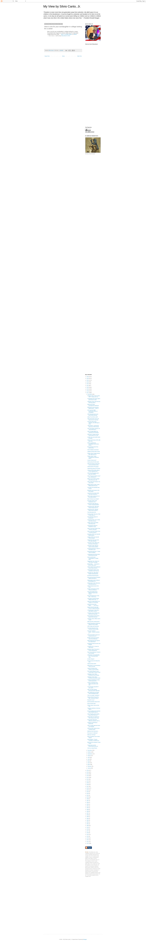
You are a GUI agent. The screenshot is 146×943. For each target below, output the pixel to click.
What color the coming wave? (93, 621)
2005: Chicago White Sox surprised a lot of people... (93, 432)
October (89, 752)
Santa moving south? (91, 663)
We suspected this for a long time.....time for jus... (93, 596)
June (89, 759)
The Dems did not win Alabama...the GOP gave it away (93, 422)
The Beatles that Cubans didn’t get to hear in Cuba (93, 399)
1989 (88, 809)
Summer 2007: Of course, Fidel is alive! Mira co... (93, 515)
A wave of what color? (91, 460)
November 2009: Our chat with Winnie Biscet (93, 535)
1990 (88, 807)
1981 (88, 823)
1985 (88, 816)
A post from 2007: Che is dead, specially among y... (93, 520)
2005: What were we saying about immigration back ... (93, 693)
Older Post (79, 56)
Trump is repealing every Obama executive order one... (92, 683)
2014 (88, 773)
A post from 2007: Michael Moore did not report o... (92, 510)
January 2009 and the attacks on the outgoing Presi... (93, 471)
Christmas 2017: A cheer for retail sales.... (93, 647)
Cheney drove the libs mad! (93, 462)
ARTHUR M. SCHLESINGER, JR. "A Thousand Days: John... (93, 656)
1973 (88, 838)
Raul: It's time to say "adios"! (93, 499)
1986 (88, 814)
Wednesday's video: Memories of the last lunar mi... (93, 584)
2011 (88, 779)
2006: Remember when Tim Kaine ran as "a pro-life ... (93, 419)
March (89, 764)
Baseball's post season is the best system (93, 491)
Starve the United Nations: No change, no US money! (93, 602)
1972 (88, 839)
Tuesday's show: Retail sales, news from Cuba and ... (93, 613)
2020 (88, 387)
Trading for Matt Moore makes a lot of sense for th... (93, 680)
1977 (88, 831)
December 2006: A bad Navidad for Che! (92, 501)
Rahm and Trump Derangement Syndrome (93, 405)
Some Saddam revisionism (93, 449)
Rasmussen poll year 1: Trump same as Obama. (93, 552)
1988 (88, 811)
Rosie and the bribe (91, 703)
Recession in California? (92, 733)
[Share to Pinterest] (74, 50)
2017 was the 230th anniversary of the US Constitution (92, 411)
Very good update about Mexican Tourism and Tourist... (92, 592)
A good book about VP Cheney (93, 468)
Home (63, 56)
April (89, 762)
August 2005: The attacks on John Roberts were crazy (93, 717)
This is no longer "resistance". (93, 695)
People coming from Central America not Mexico (93, 589)
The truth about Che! (91, 512)
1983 (88, 820)
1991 (88, 806)
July (89, 757)
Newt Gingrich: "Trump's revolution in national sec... (93, 740)
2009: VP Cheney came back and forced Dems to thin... (93, 464)
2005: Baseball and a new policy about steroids (92, 415)
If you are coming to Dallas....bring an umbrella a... (93, 632)
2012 (88, 777)
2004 (88, 791)
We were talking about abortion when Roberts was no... (93, 712)
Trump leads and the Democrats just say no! (92, 746)
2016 (88, 770)
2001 (88, 795)
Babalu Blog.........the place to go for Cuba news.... (93, 565)
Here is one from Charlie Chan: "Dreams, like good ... (93, 529)
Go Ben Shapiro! (90, 659)
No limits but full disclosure (92, 575)
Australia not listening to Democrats (92, 723)
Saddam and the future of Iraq (93, 451)
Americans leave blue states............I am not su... (93, 605)
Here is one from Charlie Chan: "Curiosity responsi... (93, 532)
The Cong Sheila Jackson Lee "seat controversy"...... (93, 429)
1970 (88, 843)
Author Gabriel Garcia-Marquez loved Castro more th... (93, 567)
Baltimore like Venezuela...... (93, 731)
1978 (88, 829)
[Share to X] (71, 50)
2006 (88, 788)
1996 (88, 802)
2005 (88, 790)
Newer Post (47, 56)
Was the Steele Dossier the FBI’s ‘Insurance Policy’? (93, 698)
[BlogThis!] (70, 50)
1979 (88, 827)
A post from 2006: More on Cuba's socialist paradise (93, 504)
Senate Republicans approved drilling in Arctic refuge (93, 624)
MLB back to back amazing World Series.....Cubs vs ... (93, 408)
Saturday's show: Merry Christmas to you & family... (93, 675)
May (89, 761)
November (90, 750)
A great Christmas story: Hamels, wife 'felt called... (93, 669)
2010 (88, 781)
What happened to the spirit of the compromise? (93, 641)
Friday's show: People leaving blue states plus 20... (93, 454)
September (90, 753)
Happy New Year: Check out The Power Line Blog (93, 562)
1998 (88, 798)
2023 (88, 382)
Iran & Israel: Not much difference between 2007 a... (93, 720)
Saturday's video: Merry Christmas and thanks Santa (93, 677)
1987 (88, 813)
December (90, 394)
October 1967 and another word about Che (92, 523)
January (89, 768)
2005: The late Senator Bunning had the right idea (93, 690)
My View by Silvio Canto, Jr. (62, 6)
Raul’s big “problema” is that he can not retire (93, 653)
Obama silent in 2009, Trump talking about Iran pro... (93, 485)
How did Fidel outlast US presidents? (92, 517)
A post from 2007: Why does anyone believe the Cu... (93, 507)
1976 (88, 832)
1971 (88, 841)
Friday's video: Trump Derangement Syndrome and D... (93, 457)
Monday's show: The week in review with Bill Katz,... (93, 650)
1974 (88, 836)
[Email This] (68, 50)
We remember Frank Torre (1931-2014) (92, 447)
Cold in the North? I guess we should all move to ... (93, 635)
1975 (88, 834)
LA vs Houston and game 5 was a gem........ (93, 687)
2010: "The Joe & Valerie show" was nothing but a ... (93, 476)
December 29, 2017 (66, 35)
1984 (88, 818)
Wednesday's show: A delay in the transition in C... (93, 581)
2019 (88, 389)
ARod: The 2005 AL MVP (92, 417)
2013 (88, 775)
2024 (88, 380)
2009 (88, 782)
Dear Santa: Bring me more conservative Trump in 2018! (93, 672)
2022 (88, 383)
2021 (88, 385)
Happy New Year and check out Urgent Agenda (93, 540)
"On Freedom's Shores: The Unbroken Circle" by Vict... (93, 570)
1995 (88, 804)
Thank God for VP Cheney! (92, 466)
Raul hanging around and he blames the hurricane (93, 616)
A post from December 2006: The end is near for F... (93, 494)
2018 (88, 390)
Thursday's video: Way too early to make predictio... (93, 546)
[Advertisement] (91, 101)
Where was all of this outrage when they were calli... (93, 479)
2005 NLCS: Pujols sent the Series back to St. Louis (93, 435)
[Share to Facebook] (73, 50)
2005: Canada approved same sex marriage (93, 726)
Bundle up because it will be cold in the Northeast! (93, 638)
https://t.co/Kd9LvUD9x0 (66, 34)
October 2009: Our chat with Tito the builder (93, 538)
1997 (88, 800)
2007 (88, 786)
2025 (88, 378)
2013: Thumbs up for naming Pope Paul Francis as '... (93, 714)
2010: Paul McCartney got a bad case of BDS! (93, 474)
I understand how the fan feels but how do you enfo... (93, 555)
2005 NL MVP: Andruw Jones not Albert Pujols (93, 729)
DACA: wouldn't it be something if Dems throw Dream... (93, 444)
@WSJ (75, 34)
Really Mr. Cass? (90, 700)
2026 (88, 376)
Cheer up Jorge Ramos (92, 748)
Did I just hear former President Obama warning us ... (93, 578)
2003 (88, 793)
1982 (88, 822)
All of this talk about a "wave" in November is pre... (93, 549)
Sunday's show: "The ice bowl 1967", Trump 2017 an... (93, 396)
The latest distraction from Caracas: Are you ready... (93, 629)
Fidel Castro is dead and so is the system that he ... (93, 497)
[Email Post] (66, 50)
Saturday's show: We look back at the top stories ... (93, 402)
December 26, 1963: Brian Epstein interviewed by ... (93, 573)
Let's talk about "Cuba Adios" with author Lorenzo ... (93, 611)
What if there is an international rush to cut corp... (93, 666)
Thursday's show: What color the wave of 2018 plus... (93, 543)
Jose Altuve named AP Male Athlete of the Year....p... (93, 599)
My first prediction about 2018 (93, 701)
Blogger (85, 939)
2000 (88, 797)
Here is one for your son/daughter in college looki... (92, 558)
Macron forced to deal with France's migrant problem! (93, 608)
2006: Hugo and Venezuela (93, 626)
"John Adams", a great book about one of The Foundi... (93, 426)
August (89, 755)
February (90, 766)
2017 (88, 392)
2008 (88, 784)
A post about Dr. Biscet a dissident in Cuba (92, 526)
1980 (88, 825)
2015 (88, 772)
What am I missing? (91, 734)
